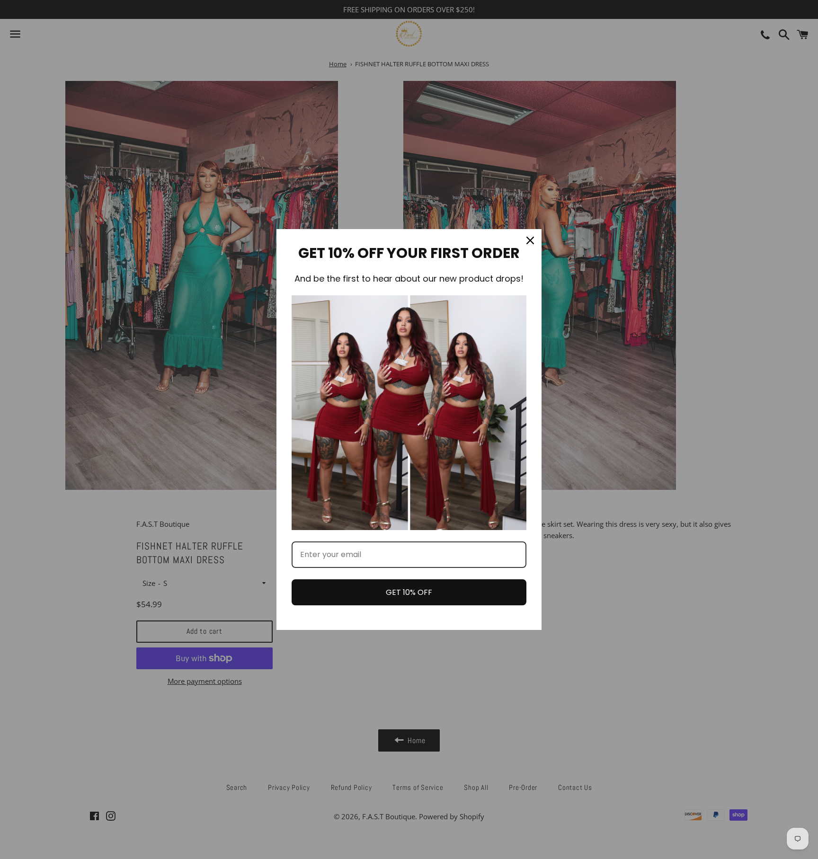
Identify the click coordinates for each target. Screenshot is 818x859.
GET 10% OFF (409, 592)
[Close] (530, 240)
